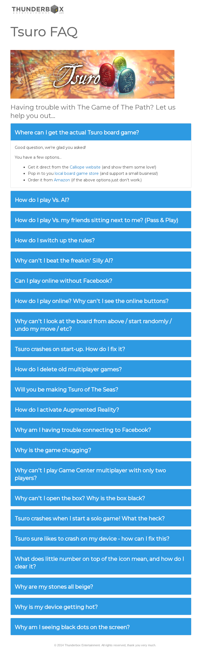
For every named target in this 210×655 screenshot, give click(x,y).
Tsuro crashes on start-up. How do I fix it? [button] (70, 349)
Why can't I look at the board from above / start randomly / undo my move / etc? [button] (93, 325)
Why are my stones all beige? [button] (54, 586)
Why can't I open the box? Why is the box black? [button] (80, 498)
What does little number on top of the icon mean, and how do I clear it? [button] (99, 563)
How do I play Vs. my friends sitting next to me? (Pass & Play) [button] (96, 220)
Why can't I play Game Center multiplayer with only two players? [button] (90, 474)
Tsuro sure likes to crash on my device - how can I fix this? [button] (92, 538)
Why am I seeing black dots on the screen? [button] (72, 627)
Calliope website (85, 167)
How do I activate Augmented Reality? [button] (67, 409)
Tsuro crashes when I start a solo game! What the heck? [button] (90, 518)
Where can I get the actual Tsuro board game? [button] (77, 132)
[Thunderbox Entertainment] (37, 9)
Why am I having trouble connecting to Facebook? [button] (83, 430)
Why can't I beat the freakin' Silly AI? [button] (64, 260)
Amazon (62, 180)
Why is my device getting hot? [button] (56, 607)
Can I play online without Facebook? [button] (63, 281)
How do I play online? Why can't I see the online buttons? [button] (92, 301)
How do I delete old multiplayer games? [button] (68, 369)
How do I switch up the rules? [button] (55, 240)
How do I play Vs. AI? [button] (42, 200)
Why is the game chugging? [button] (53, 450)
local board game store (77, 173)
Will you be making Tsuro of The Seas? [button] (66, 389)
